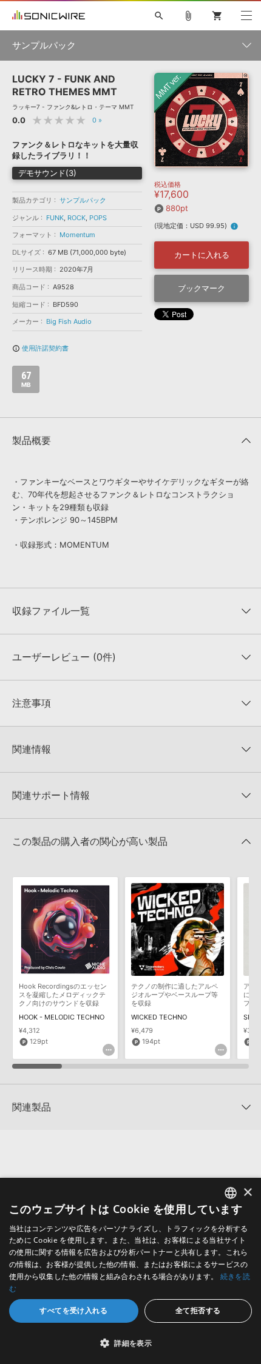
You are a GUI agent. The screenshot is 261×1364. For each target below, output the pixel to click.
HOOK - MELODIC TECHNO (61, 1017)
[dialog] (130, 1271)
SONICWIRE (48, 15)
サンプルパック (82, 200)
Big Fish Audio (69, 321)
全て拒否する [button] (197, 1310)
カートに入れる (201, 255)
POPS (98, 217)
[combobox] (231, 1193)
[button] (130, 1342)
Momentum (77, 234)
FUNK (55, 217)
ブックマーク (201, 288)
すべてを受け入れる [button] (73, 1310)
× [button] (247, 1192)
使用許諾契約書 (40, 348)
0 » (97, 120)
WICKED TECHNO (159, 1017)
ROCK (76, 217)
